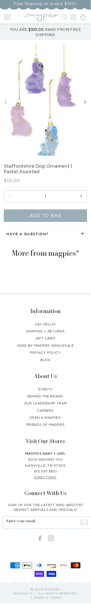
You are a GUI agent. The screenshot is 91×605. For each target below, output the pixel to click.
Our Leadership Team (45, 403)
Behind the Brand (45, 396)
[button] (65, 17)
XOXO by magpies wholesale (45, 345)
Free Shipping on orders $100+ (45, 4)
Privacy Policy (45, 352)
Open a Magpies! (45, 417)
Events (45, 389)
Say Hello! (45, 324)
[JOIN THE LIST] (84, 522)
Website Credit (48, 597)
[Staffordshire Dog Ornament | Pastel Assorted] (40, 100)
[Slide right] (85, 102)
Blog (45, 359)
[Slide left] (5, 102)
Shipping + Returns (45, 331)
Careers (45, 410)
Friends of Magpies (45, 424)
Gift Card (45, 338)
